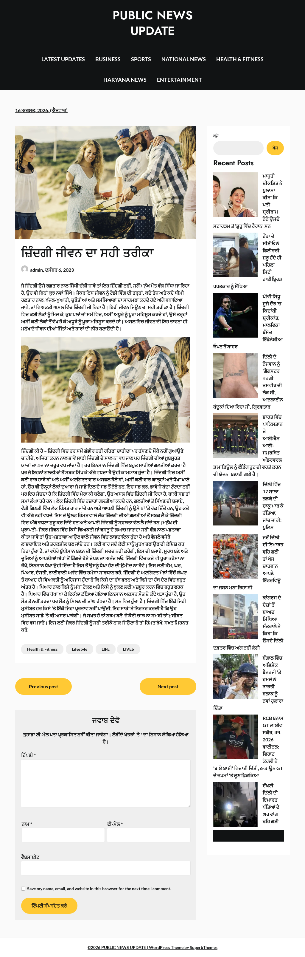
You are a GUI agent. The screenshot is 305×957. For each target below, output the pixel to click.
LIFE (106, 649)
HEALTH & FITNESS (240, 59)
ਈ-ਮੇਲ (115, 824)
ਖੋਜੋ (216, 135)
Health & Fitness (42, 649)
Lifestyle (79, 649)
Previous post (43, 686)
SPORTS (141, 59)
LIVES (128, 649)
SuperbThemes (203, 947)
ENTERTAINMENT (179, 79)
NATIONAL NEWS (183, 59)
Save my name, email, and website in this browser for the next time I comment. (99, 888)
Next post (168, 686)
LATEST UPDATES (63, 59)
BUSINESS (108, 59)
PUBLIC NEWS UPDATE (153, 22)
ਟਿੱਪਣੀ (28, 755)
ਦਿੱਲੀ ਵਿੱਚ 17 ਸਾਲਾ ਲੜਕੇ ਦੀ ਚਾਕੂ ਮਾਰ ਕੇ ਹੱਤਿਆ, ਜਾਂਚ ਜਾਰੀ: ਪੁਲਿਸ (273, 505)
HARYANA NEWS (125, 79)
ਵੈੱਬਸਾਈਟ (30, 857)
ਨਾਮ (27, 824)
